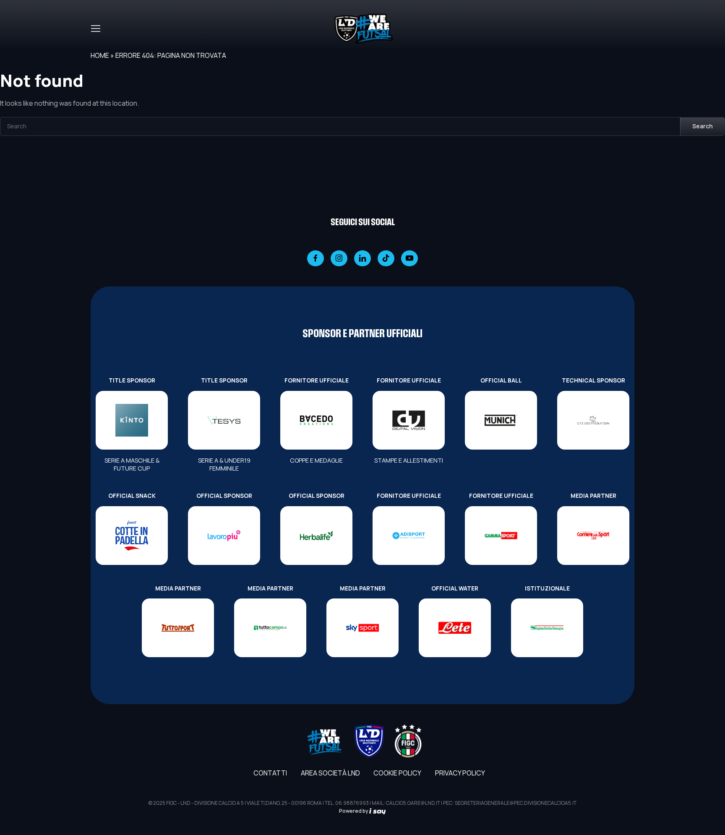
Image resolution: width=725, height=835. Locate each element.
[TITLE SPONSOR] (132, 420)
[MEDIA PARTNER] (593, 535)
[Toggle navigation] (95, 28)
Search (702, 126)
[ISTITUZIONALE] (547, 627)
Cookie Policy (397, 773)
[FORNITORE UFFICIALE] (316, 420)
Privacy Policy (460, 773)
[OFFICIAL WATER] (455, 627)
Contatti (270, 773)
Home (100, 55)
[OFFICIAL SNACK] (132, 535)
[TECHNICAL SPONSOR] (593, 420)
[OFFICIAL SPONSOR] (224, 535)
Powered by (354, 810)
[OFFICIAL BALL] (501, 420)
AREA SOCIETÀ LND (330, 773)
